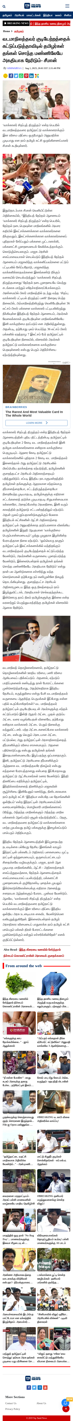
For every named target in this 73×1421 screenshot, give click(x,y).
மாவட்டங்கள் (34, 15)
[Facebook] (29, 1387)
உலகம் (58, 15)
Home (6, 31)
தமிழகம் (7, 15)
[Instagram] (40, 1387)
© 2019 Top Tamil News (36, 1418)
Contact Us (10, 1403)
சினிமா (68, 15)
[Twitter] (34, 1387)
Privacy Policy (12, 1409)
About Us (41, 1403)
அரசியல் (19, 15)
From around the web (23, 966)
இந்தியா (48, 15)
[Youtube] (45, 1387)
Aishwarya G (14, 68)
